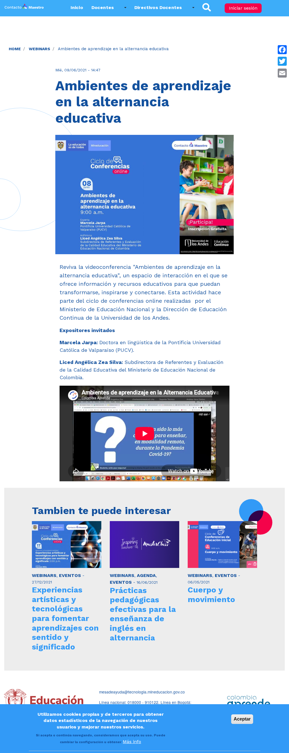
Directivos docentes (158, 7)
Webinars (39, 49)
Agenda (146, 575)
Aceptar (242, 719)
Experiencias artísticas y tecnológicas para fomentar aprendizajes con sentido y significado (65, 618)
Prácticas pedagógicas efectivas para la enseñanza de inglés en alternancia (143, 614)
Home (15, 49)
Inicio (77, 7)
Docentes (102, 7)
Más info (132, 741)
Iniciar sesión (243, 8)
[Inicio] (24, 8)
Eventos (70, 575)
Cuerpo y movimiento (211, 594)
